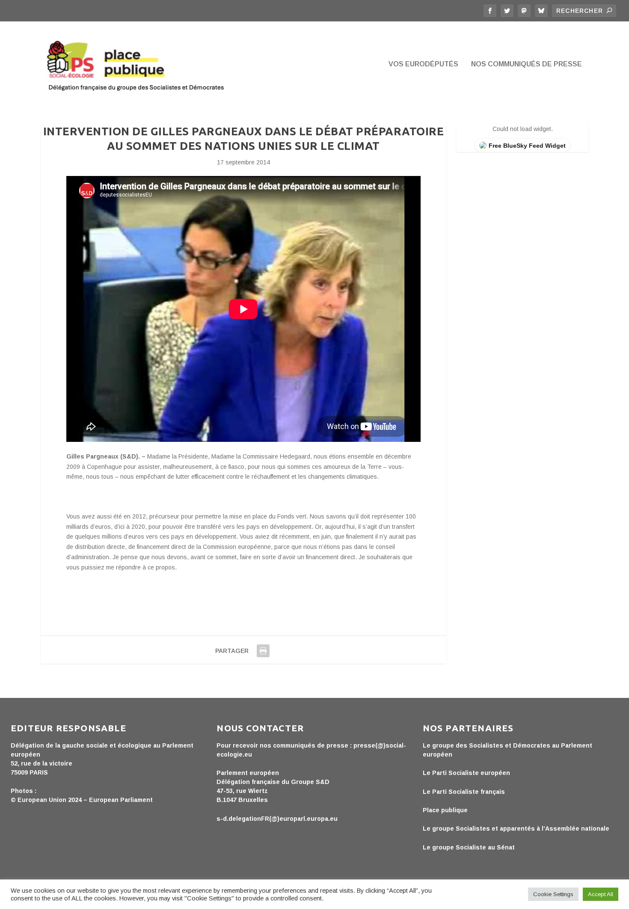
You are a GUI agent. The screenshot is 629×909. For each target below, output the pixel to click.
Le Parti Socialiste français (464, 791)
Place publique (445, 810)
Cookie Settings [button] (553, 894)
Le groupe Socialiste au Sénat (469, 847)
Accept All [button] (600, 894)
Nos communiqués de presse (526, 64)
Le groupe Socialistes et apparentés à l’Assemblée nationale (516, 828)
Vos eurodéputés (423, 64)
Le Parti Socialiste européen (466, 772)
